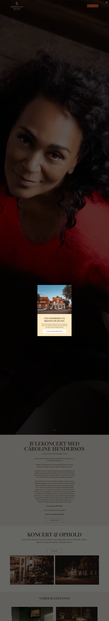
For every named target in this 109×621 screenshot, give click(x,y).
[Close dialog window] (106, 2)
